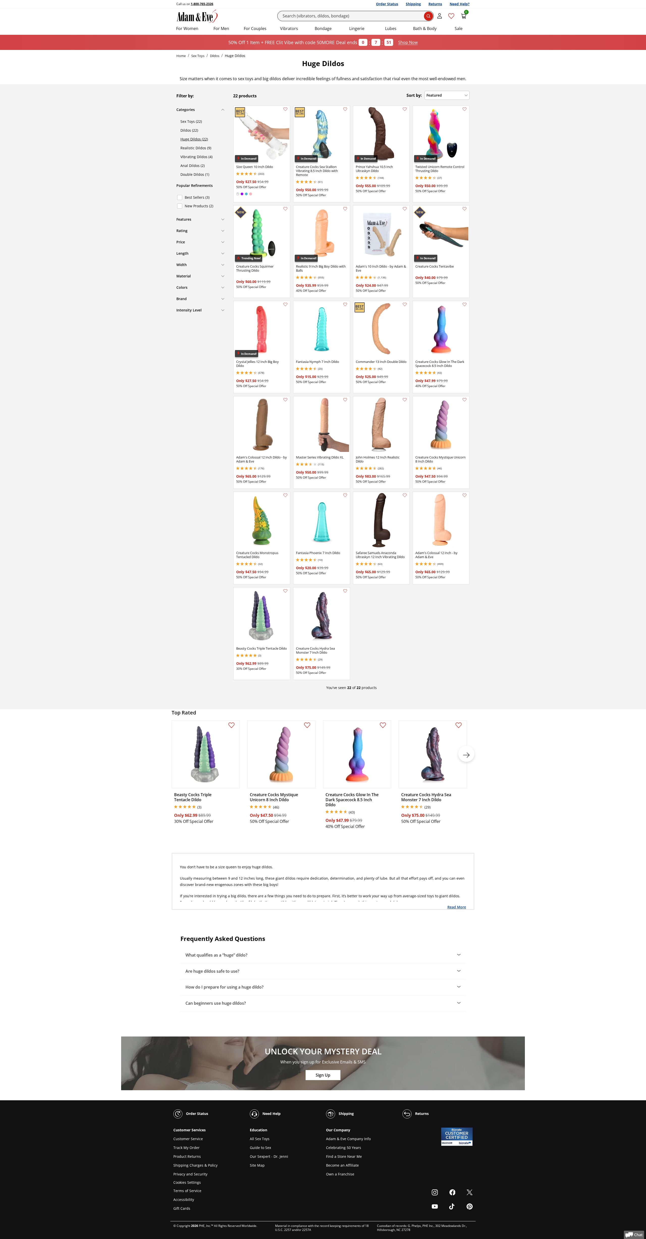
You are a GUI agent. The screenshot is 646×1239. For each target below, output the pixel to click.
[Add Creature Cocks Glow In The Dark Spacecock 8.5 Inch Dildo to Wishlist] (465, 304)
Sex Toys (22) (191, 121)
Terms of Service (187, 1190)
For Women (187, 28)
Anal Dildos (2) (192, 165)
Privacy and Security (190, 1174)
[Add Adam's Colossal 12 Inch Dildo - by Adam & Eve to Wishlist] (285, 400)
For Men (221, 28)
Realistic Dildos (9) (195, 148)
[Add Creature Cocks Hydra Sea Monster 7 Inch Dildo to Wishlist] (345, 591)
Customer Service (188, 1138)
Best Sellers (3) (197, 197)
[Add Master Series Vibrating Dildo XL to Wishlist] (345, 400)
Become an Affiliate (342, 1165)
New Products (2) (199, 206)
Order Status (387, 4)
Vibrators (289, 28)
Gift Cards (181, 1208)
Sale (459, 28)
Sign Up (323, 1075)
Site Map (257, 1165)
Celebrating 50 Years (343, 1147)
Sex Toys (197, 55)
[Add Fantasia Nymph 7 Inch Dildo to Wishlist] (345, 304)
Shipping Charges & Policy (195, 1165)
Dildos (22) (189, 130)
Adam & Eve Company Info (348, 1138)
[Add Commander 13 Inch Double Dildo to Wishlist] (405, 304)
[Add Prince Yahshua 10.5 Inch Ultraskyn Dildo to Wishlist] (405, 109)
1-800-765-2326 (202, 4)
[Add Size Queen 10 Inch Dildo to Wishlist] (285, 109)
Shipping (413, 4)
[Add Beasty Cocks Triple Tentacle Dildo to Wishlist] (285, 591)
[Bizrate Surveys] (466, 1143)
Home (181, 55)
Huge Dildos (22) (194, 139)
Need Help (271, 1113)
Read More (456, 907)
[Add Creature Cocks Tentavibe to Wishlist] (465, 209)
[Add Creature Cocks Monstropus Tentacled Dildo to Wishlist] (285, 495)
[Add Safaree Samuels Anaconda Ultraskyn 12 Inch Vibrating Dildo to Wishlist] (405, 495)
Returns (435, 4)
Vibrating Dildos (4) (196, 156)
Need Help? (460, 4)
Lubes (390, 28)
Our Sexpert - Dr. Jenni (269, 1156)
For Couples (255, 28)
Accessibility (183, 1199)
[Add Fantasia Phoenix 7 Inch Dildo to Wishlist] (345, 495)
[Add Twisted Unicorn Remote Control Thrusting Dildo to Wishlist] (465, 109)
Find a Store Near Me (344, 1156)
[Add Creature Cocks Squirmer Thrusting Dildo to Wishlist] (285, 209)
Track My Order (186, 1147)
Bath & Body (425, 28)
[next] (466, 754)
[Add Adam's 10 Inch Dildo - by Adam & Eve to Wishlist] (405, 209)
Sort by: (414, 95)
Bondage (323, 28)
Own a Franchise (340, 1174)
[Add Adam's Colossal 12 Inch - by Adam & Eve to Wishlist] (465, 495)
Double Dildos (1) (194, 174)
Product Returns (187, 1156)
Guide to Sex (260, 1147)
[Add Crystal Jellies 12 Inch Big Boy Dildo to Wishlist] (285, 304)
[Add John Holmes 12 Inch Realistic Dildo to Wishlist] (405, 400)
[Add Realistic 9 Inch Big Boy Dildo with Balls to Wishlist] (345, 209)
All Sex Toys (260, 1138)
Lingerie (356, 28)
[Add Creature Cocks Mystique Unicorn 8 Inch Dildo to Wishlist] (465, 400)
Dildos (214, 55)
